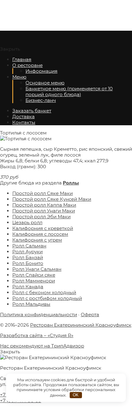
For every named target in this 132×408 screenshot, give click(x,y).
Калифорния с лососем (40, 234)
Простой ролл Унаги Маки (43, 211)
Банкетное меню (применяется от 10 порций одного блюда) (69, 91)
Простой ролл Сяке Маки (42, 193)
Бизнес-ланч (40, 100)
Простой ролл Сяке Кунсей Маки (51, 199)
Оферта (90, 314)
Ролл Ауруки (27, 252)
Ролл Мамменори (33, 281)
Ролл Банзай (27, 257)
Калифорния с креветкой (42, 228)
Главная (21, 59)
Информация (41, 71)
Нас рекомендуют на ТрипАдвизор (42, 346)
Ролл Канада (27, 286)
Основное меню (44, 83)
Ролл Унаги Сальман (36, 269)
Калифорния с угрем (37, 240)
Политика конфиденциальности (38, 314)
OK (76, 395)
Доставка (23, 116)
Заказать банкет (31, 111)
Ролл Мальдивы (31, 304)
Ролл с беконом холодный (44, 292)
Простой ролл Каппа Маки (44, 205)
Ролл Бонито (27, 263)
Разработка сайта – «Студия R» (36, 335)
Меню (19, 77)
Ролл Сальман (29, 246)
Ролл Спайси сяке (33, 275)
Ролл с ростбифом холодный (47, 298)
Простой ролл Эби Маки (41, 217)
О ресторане (27, 65)
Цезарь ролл (27, 222)
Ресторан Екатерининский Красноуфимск (46, 15)
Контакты (23, 122)
